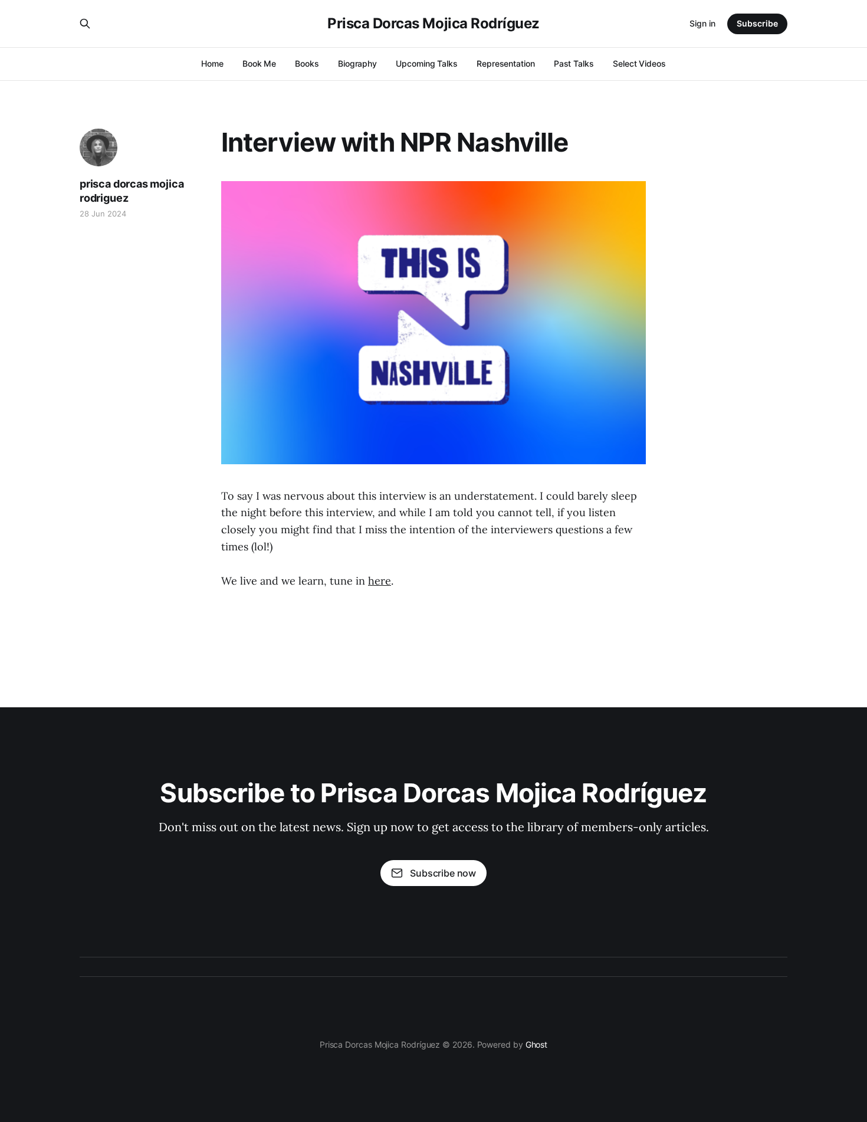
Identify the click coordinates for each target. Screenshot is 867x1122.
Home (212, 63)
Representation (506, 63)
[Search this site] (85, 23)
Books (307, 63)
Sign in (702, 23)
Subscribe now (443, 873)
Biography (357, 63)
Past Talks (574, 63)
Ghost (537, 1044)
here (379, 581)
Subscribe (757, 23)
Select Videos (639, 63)
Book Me (259, 63)
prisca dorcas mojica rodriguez (131, 191)
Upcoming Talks (427, 63)
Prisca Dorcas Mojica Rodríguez (433, 24)
